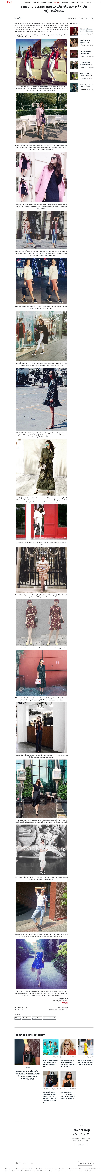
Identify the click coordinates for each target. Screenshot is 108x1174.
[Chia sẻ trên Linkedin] (92, 18)
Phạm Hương (44, 86)
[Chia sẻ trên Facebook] (82, 18)
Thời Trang (27, 2)
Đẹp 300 (56, 2)
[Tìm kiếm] (95, 2)
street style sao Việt (49, 1018)
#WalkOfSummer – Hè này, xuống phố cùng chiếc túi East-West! (85, 1062)
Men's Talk (83, 67)
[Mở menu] (99, 2)
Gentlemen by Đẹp (77, 2)
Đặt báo (89, 2)
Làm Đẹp (36, 2)
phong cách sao (37, 1018)
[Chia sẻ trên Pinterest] (86, 18)
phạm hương (26, 1018)
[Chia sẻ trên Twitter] (89, 18)
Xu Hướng (18, 18)
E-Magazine (65, 2)
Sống (50, 2)
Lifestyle (83, 89)
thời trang (18, 1018)
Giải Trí (43, 2)
